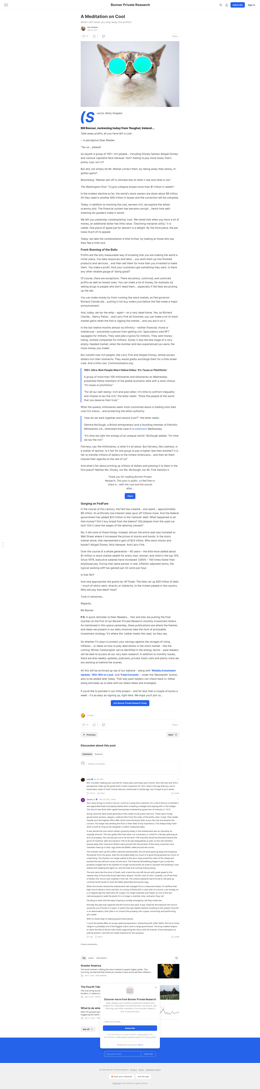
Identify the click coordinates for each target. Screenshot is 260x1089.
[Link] (77, 128)
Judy (89, 779)
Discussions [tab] (101, 958)
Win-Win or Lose (102, 674)
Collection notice (153, 1069)
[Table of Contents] (3, 544)
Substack (117, 1083)
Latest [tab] (91, 958)
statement (140, 428)
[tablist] (92, 754)
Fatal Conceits (130, 674)
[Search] (220, 5)
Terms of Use (143, 1034)
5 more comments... (89, 944)
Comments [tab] (87, 754)
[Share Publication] (226, 5)
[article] (130, 972)
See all (86, 1029)
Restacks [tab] (99, 754)
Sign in (251, 5)
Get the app (143, 1076)
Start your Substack (123, 1076)
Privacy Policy (150, 1037)
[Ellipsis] (178, 779)
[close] (156, 987)
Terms (141, 1069)
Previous (91, 734)
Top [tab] (83, 958)
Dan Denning (92, 27)
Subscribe (238, 5)
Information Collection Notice (129, 1037)
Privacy (133, 1069)
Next (170, 734)
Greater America (91, 965)
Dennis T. (91, 799)
